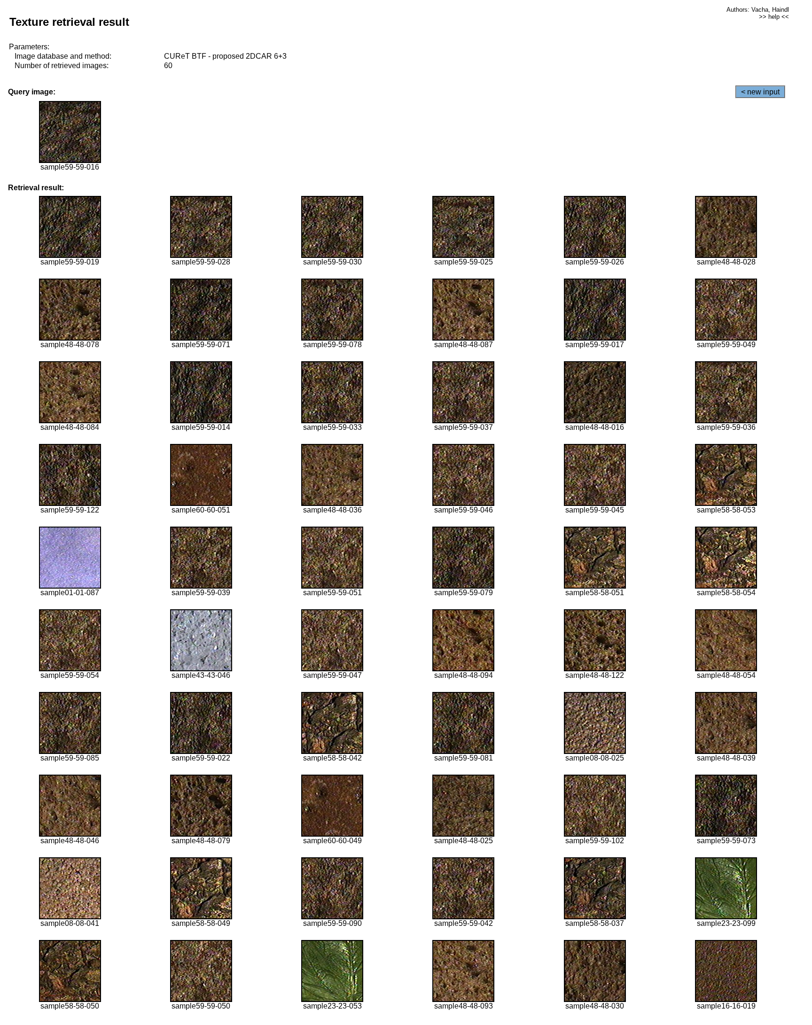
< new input (760, 92)
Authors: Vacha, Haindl (757, 9)
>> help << (774, 16)
